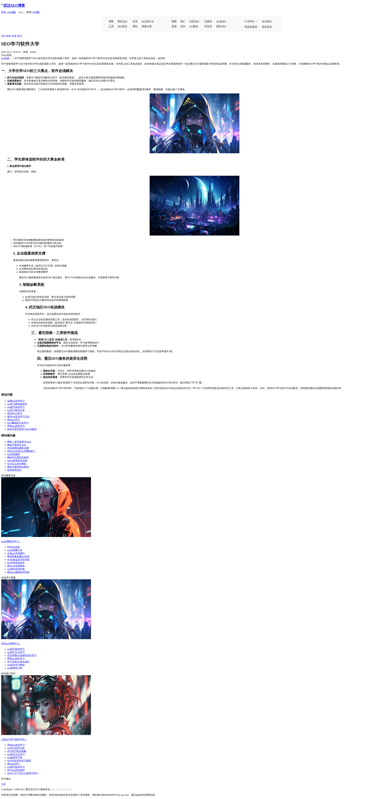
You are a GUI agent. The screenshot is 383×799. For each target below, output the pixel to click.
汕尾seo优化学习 (16, 401)
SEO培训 (267, 21)
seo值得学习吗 (14, 668)
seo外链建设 (13, 454)
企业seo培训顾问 (16, 553)
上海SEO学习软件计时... (14, 739)
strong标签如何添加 (17, 460)
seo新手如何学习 (16, 407)
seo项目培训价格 (16, 569)
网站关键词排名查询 (18, 467)
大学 (14, 36)
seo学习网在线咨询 (17, 404)
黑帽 (174, 21)
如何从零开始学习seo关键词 (22, 429)
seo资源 (5, 58)
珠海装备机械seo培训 (18, 556)
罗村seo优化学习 (16, 426)
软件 (183, 26)
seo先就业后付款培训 (18, 559)
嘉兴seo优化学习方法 (18, 416)
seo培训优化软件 (16, 562)
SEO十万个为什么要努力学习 (22, 773)
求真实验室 (250, 26)
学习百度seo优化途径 (18, 661)
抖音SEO (194, 21)
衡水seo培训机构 (16, 566)
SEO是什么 (148, 21)
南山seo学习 (13, 419)
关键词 (208, 21)
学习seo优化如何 (16, 770)
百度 (135, 21)
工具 (111, 26)
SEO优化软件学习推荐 (19, 760)
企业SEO (221, 21)
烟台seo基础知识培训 (18, 572)
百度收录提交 (14, 470)
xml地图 (11, 12)
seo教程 (193, 26)
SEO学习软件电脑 (16, 751)
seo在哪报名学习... (10, 541)
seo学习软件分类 (16, 410)
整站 (135, 26)
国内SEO (221, 26)
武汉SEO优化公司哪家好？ (21, 451)
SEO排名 (122, 26)
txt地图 (35, 12)
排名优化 (267, 26)
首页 (3, 12)
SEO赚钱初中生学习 (18, 423)
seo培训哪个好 (14, 550)
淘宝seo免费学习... (10, 643)
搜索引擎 (147, 26)
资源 (174, 26)
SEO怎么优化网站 (16, 463)
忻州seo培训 (13, 547)
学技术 (208, 26)
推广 (183, 21)
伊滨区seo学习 (14, 413)
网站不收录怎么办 (16, 445)
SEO (3, 36)
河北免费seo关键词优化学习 (22, 655)
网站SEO (122, 21)
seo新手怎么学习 (16, 652)
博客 (111, 21)
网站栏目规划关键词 (18, 457)
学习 (19, 36)
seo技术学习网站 (16, 665)
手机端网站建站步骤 (18, 448)
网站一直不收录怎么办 (19, 441)
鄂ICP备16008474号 (62, 789)
